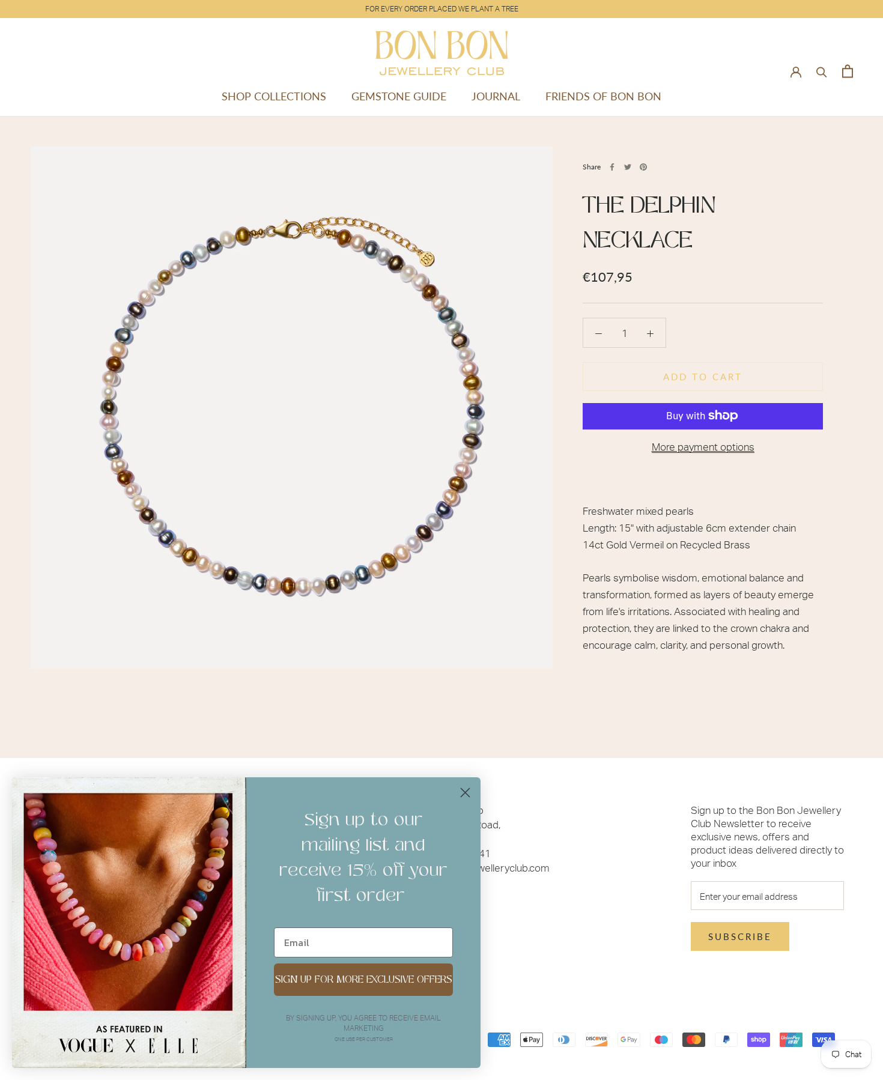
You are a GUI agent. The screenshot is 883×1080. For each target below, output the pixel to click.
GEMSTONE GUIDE (398, 96)
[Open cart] (847, 71)
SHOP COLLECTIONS (274, 96)
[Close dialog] (465, 792)
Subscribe (740, 936)
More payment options (703, 445)
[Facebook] (612, 167)
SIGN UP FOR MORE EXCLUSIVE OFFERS (363, 979)
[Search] (821, 71)
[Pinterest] (643, 167)
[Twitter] (627, 167)
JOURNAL (496, 96)
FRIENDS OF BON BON (603, 96)
